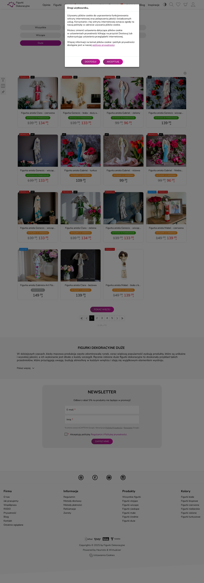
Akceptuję (113, 61)
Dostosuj (90, 61)
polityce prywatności (103, 45)
